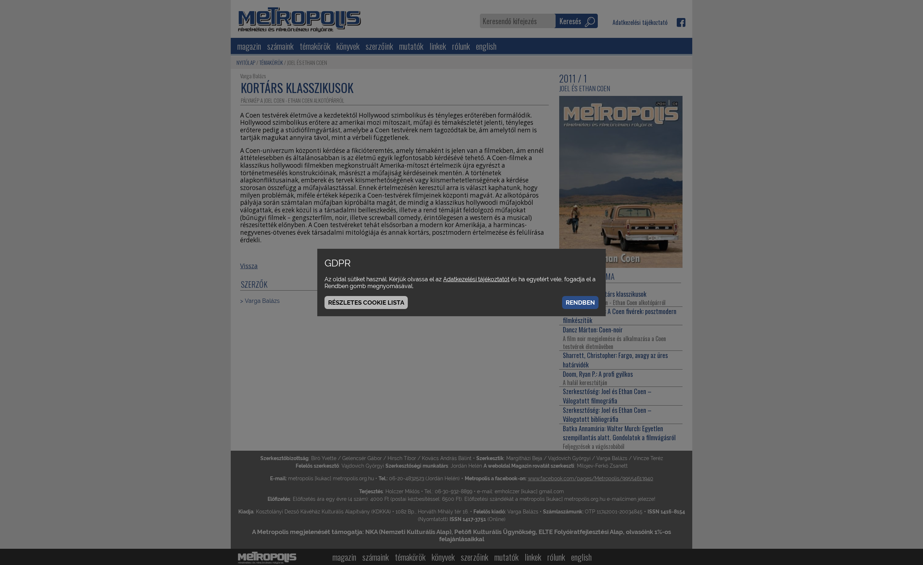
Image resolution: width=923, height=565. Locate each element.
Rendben (580, 302)
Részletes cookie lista (366, 302)
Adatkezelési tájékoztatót (476, 279)
